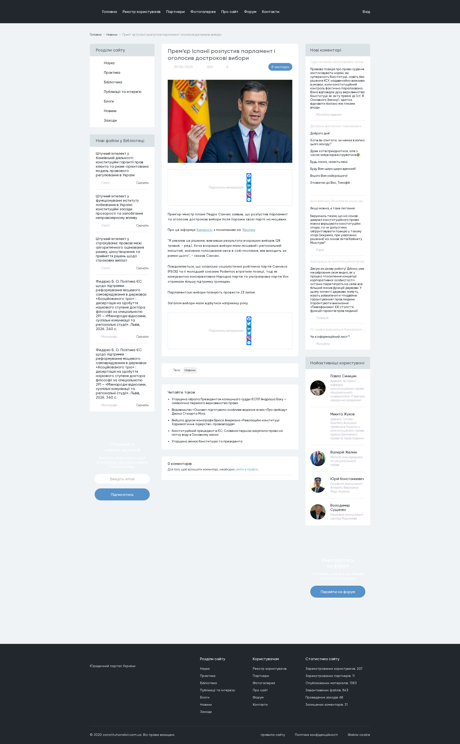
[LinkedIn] (249, 185)
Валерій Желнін (343, 452)
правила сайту (273, 735)
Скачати (142, 183)
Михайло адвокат (329, 114)
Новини (111, 34)
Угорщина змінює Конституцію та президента (207, 441)
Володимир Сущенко (340, 507)
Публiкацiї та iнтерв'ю (123, 92)
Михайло (323, 344)
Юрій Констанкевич (347, 479)
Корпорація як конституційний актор (337, 261)
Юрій (320, 250)
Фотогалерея (203, 11)
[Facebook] (249, 175)
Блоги (109, 101)
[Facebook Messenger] (249, 199)
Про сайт (229, 11)
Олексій (322, 318)
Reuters (249, 230)
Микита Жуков (342, 414)
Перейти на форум (338, 591)
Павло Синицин (343, 376)
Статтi (105, 183)
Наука (109, 63)
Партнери (175, 11)
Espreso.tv (205, 230)
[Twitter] (249, 180)
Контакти (270, 11)
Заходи (110, 120)
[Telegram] (249, 190)
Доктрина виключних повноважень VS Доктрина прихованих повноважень (337, 126)
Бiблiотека (113, 82)
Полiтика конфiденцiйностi (316, 735)
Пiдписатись (122, 494)
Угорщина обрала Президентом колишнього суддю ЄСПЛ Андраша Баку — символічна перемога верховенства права (229, 401)
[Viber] (249, 194)
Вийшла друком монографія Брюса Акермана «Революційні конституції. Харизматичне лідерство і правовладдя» (226, 422)
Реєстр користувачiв (142, 11)
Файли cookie (359, 735)
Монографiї (109, 336)
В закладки (280, 67)
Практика (112, 72)
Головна (109, 11)
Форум (250, 11)
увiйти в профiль (246, 469)
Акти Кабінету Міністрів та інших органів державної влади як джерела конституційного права (337, 201)
